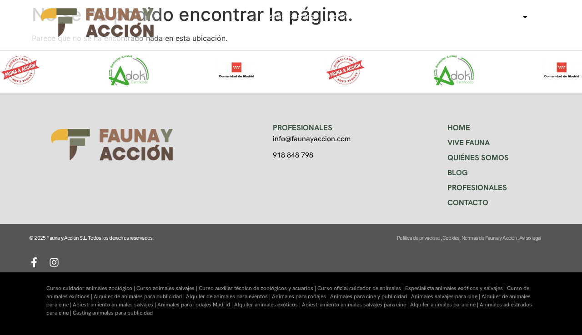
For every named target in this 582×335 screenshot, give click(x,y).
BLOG (457, 172)
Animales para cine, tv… (478, 16)
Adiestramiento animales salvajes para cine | (356, 304)
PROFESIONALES (477, 187)
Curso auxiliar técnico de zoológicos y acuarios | (258, 288)
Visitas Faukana (289, 16)
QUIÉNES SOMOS (478, 158)
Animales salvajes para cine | (446, 296)
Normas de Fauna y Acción (489, 238)
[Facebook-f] (34, 262)
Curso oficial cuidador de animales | (361, 288)
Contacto (501, 28)
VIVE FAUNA (468, 143)
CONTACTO (467, 202)
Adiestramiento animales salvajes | (115, 304)
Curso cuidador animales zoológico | (91, 288)
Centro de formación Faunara (377, 16)
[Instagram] (54, 262)
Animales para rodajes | (301, 296)
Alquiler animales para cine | (445, 304)
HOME (458, 128)
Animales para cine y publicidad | (370, 296)
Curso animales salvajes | (167, 288)
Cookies (450, 238)
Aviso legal (530, 238)
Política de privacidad (418, 238)
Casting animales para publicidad (113, 312)
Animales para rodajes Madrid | (195, 304)
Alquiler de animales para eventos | (229, 296)
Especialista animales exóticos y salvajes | (456, 288)
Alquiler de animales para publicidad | (140, 296)
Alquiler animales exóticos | (268, 304)
